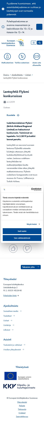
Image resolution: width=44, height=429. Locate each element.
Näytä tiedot (32, 224)
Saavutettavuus (22, 416)
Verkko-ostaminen (22, 62)
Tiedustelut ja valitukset (12, 345)
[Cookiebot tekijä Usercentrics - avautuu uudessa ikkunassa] (31, 189)
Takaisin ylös (28, 267)
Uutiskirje (7, 325)
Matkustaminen (7, 62)
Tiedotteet (7, 316)
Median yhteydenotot (12, 349)
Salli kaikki (22, 231)
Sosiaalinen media (11, 311)
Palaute (22, 405)
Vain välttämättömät (22, 238)
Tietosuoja (22, 409)
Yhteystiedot (22, 402)
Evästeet (22, 413)
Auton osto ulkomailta (37, 63)
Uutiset (6, 320)
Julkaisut (7, 330)
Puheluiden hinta (10, 295)
